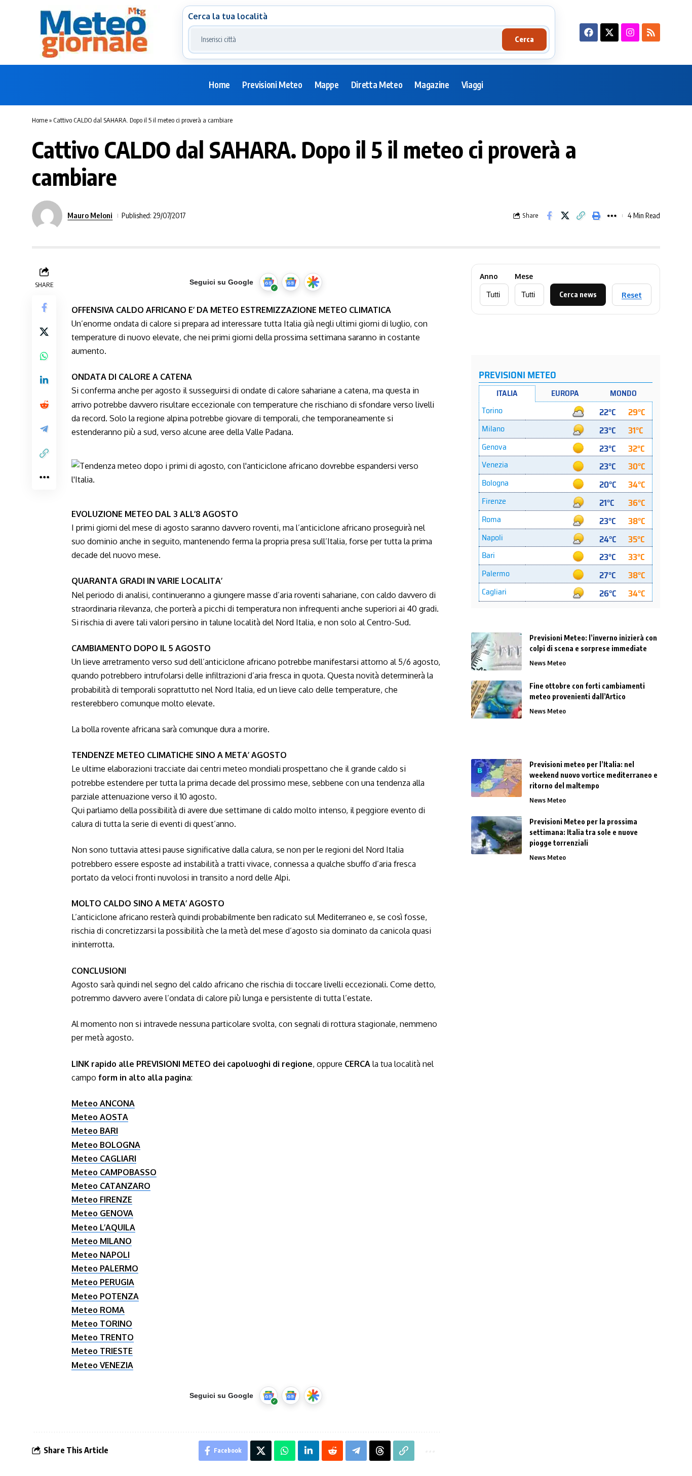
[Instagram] (630, 32)
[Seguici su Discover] (313, 282)
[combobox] (346, 39)
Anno (489, 276)
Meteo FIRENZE (101, 1199)
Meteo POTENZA (105, 1296)
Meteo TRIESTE (102, 1351)
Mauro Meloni (89, 215)
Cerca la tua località (227, 16)
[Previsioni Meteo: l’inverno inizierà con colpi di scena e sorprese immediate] (496, 651)
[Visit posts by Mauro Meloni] (47, 216)
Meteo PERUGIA (102, 1282)
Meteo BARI (94, 1131)
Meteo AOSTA (99, 1117)
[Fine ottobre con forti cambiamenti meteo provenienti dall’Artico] (496, 700)
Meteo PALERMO (104, 1268)
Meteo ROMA (98, 1310)
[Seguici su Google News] (291, 282)
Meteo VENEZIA (102, 1365)
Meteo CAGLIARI (103, 1158)
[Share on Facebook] (549, 216)
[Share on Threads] (380, 1451)
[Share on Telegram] (44, 429)
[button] (580, 216)
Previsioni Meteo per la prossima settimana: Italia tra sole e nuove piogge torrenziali (583, 832)
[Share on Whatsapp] (44, 356)
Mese (524, 276)
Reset (632, 295)
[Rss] (651, 32)
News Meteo (547, 663)
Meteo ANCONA (103, 1103)
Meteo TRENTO (102, 1337)
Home (40, 120)
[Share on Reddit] (44, 404)
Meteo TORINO (101, 1324)
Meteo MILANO (101, 1241)
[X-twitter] (609, 32)
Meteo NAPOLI (100, 1255)
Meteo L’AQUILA (103, 1227)
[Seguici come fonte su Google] (268, 282)
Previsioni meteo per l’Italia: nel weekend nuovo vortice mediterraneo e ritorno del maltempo (593, 775)
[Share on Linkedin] (44, 380)
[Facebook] (589, 32)
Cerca (524, 39)
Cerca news (578, 294)
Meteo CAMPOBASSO (114, 1172)
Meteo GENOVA (102, 1213)
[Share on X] (565, 216)
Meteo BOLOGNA (105, 1145)
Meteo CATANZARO (110, 1186)
